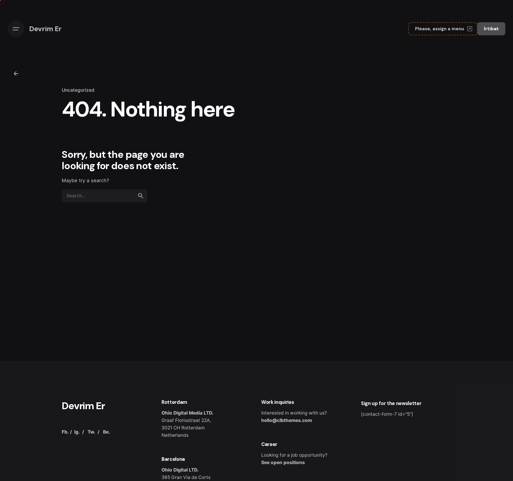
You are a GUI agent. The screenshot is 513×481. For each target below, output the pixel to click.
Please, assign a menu (439, 29)
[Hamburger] (16, 28)
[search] (140, 195)
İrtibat (491, 29)
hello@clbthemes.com (286, 420)
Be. (106, 432)
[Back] (16, 73)
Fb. (65, 432)
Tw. (91, 432)
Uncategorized (78, 90)
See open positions (283, 462)
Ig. (77, 432)
